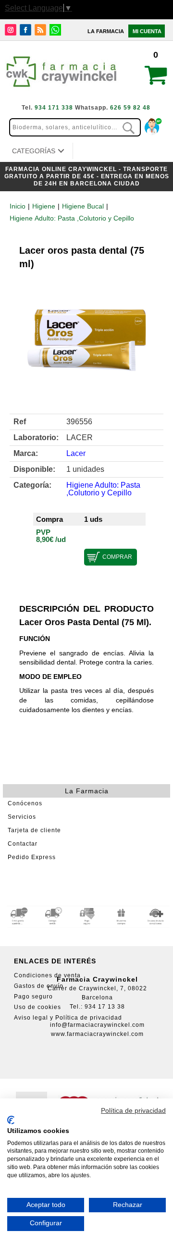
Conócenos (25, 803)
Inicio (17, 206)
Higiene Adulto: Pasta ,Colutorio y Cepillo (72, 218)
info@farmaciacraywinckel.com (97, 1025)
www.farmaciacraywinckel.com (97, 1034)
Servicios (22, 816)
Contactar (22, 843)
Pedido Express (32, 857)
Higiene (43, 206)
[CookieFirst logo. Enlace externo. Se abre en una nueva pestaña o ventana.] (10, 1120)
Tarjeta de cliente (34, 830)
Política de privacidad (133, 1110)
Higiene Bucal (83, 206)
